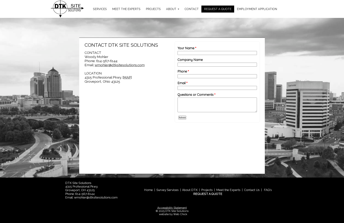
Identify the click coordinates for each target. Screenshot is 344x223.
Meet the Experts (228, 190)
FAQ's (268, 190)
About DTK (190, 190)
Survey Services (167, 190)
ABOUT (171, 9)
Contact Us (252, 190)
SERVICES (100, 9)
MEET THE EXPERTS (126, 9)
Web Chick (180, 214)
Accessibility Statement (172, 207)
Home (148, 190)
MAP (127, 77)
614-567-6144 (106, 61)
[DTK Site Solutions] (67, 9)
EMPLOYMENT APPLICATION (257, 9)
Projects (207, 190)
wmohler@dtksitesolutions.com (120, 65)
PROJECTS (153, 9)
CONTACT (192, 9)
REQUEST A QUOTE (217, 9)
